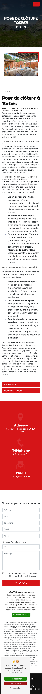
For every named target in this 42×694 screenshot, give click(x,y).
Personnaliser (15, 688)
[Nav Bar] (36, 4)
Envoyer (23, 583)
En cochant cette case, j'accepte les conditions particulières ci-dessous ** (21, 574)
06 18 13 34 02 (21, 454)
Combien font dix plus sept (14, 542)
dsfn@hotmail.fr (21, 476)
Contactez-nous (13, 391)
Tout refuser (15, 683)
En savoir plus (12, 384)
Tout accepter (15, 679)
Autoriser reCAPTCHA (21, 615)
